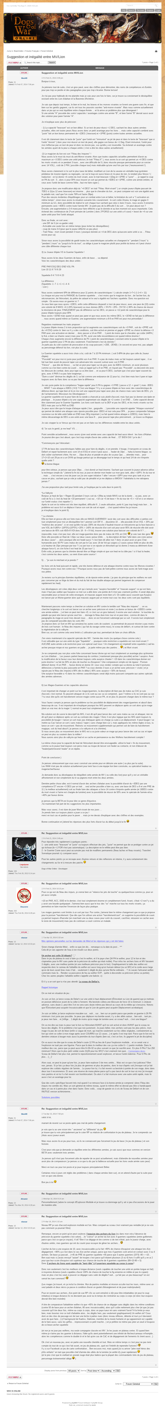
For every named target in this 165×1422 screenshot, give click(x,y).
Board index (18, 51)
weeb (94, 1405)
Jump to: (118, 1384)
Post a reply (14, 63)
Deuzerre (24, 907)
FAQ (124, 10)
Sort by (84, 1371)
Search (131, 10)
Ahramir (24, 1199)
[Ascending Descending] (111, 1371)
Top (156, 828)
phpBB (74, 1403)
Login (158, 10)
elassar (24, 938)
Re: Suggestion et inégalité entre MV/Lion (64, 833)
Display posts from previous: (55, 1371)
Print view (156, 51)
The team (140, 10)
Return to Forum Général (18, 1383)
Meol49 (24, 78)
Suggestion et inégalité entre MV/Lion (36, 57)
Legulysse (24, 864)
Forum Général (47, 51)
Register (150, 10)
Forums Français (32, 51)
